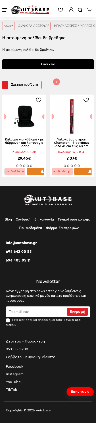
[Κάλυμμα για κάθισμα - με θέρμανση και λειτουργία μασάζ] (24, 116)
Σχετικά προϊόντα (24, 84)
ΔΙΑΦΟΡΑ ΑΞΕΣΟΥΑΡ (33, 26)
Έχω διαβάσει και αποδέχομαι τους (43, 322)
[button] (40, 100)
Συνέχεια (48, 64)
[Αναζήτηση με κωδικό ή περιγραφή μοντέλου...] (80, 10)
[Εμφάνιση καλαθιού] (89, 10)
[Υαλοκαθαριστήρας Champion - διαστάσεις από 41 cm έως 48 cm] (72, 116)
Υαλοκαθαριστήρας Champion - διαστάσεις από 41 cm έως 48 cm (72, 143)
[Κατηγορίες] (4, 10)
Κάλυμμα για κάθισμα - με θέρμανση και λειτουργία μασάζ (24, 143)
